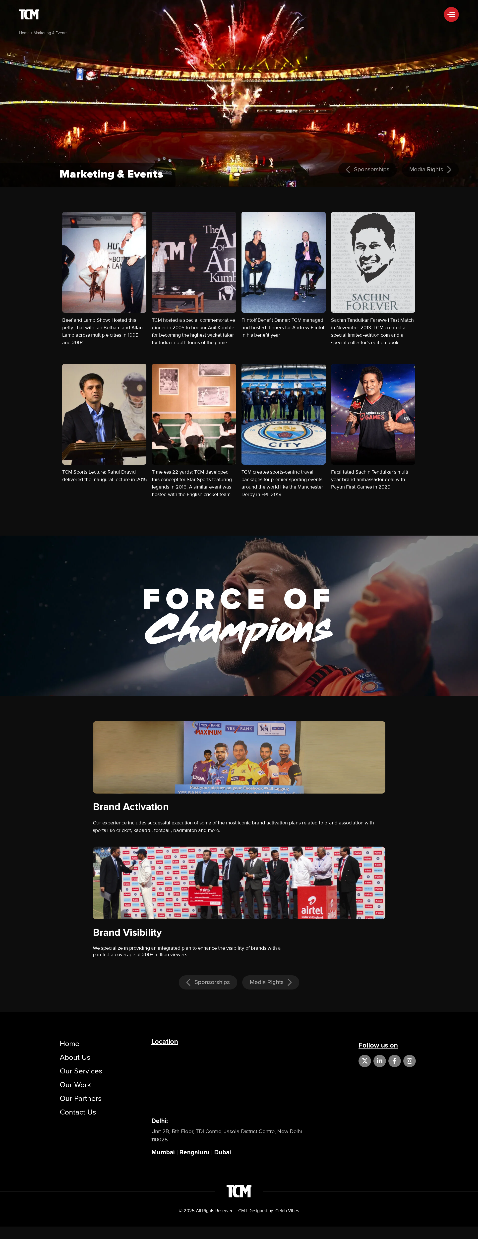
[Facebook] (394, 1061)
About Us (75, 1057)
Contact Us (78, 1112)
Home (24, 32)
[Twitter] (364, 1061)
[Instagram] (409, 1061)
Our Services (81, 1071)
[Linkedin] (379, 1061)
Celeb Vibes (287, 1210)
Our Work (75, 1084)
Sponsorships (371, 169)
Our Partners (81, 1098)
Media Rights (427, 169)
